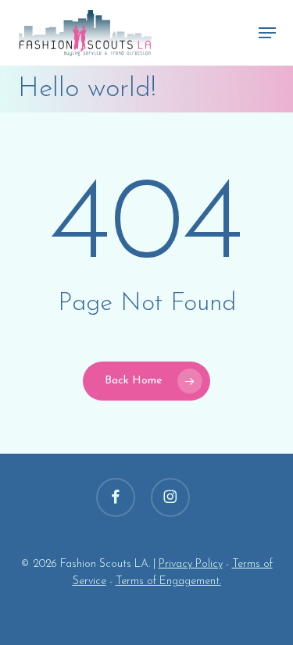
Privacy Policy (191, 564)
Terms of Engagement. (168, 581)
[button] (267, 33)
